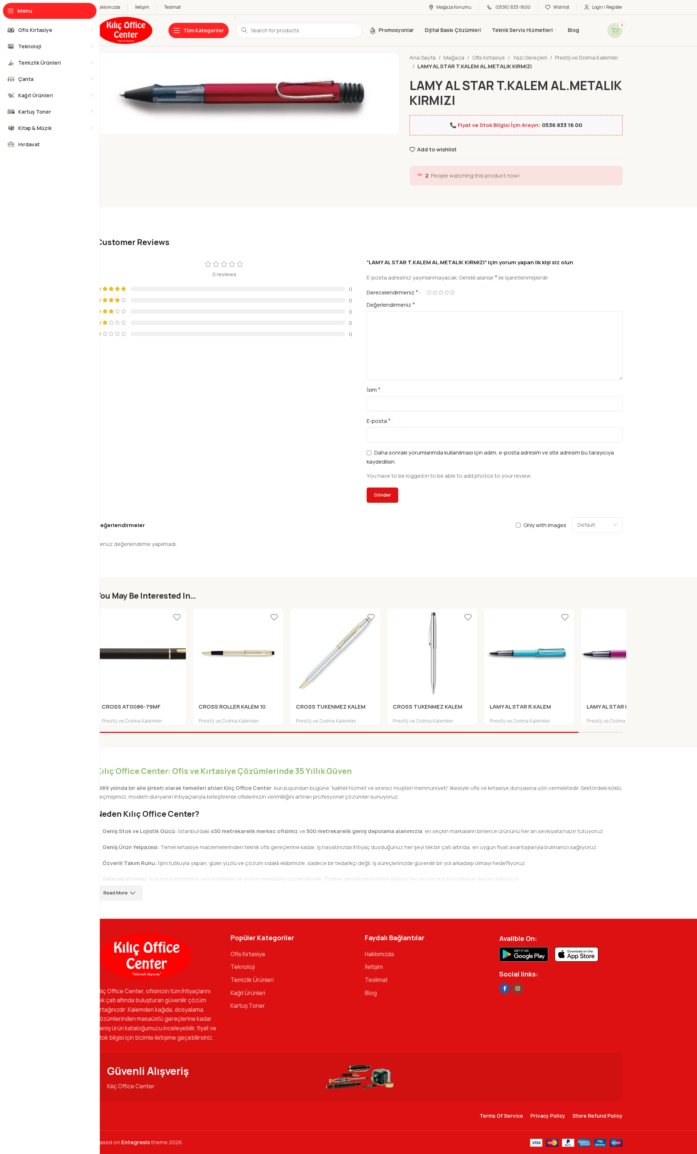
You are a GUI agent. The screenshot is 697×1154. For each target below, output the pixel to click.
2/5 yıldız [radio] (435, 292)
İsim (373, 389)
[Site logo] (125, 30)
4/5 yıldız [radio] (446, 292)
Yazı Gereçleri (530, 57)
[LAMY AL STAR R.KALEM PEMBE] (626, 653)
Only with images (544, 525)
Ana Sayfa (422, 57)
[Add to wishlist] (177, 617)
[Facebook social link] (504, 988)
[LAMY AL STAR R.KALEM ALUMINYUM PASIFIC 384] (529, 653)
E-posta (379, 421)
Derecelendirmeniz (392, 292)
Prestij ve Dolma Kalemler (586, 57)
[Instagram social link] (517, 988)
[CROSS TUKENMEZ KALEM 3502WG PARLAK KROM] (432, 653)
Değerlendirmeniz (391, 305)
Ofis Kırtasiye (488, 57)
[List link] (292, 954)
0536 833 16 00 (562, 125)
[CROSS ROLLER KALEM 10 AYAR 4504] (238, 653)
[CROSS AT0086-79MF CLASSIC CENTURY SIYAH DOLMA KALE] (141, 653)
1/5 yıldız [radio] (429, 292)
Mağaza (454, 57)
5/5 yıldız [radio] (452, 292)
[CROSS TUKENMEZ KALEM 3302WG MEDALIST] (335, 653)
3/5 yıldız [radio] (441, 292)
